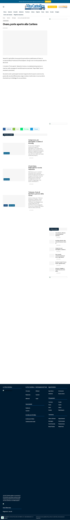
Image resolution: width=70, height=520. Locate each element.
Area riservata (52, 6)
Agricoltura (50, 391)
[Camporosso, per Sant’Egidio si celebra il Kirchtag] (14, 149)
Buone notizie (61, 393)
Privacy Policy (49, 516)
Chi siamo (28, 391)
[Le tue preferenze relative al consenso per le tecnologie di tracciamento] (2, 517)
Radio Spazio (61, 410)
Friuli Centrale (61, 421)
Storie (49, 404)
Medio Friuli (61, 426)
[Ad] (25, 103)
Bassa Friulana (51, 426)
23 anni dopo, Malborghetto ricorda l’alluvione (35, 167)
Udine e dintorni (52, 418)
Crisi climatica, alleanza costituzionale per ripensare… (60, 234)
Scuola (59, 402)
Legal (37, 398)
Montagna (5, 20)
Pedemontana (61, 423)
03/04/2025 (5, 28)
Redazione (28, 394)
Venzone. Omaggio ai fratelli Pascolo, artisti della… (60, 270)
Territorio (50, 402)
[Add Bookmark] (46, 28)
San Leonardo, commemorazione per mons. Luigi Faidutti (60, 256)
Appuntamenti (61, 418)
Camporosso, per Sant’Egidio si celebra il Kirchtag (35, 141)
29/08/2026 (58, 237)
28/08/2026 (31, 184)
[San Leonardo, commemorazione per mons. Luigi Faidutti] (51, 256)
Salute (59, 407)
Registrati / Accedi (7, 511)
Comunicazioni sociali (30, 421)
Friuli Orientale (51, 423)
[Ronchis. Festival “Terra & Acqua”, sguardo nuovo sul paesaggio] (51, 263)
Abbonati (48, 1)
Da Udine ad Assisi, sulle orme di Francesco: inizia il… (60, 242)
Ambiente (50, 393)
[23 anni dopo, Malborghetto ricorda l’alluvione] (14, 175)
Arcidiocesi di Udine (30, 418)
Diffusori (37, 391)
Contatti (37, 394)
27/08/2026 (31, 210)
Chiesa (5, 205)
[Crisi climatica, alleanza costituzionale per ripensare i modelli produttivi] (51, 234)
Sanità (59, 404)
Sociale (50, 410)
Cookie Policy (55, 516)
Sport (49, 407)
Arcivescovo (61, 391)
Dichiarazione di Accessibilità (41, 516)
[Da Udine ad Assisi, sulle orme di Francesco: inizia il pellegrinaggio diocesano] (51, 242)
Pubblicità (28, 408)
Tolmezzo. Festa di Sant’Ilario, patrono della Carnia (36, 193)
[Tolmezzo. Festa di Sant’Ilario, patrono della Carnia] (14, 201)
